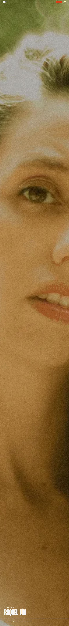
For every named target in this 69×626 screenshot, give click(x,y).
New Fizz (43, 2)
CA (64, 2)
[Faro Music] (5, 2)
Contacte (52, 2)
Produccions (28, 2)
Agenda (47, 2)
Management (36, 2)
